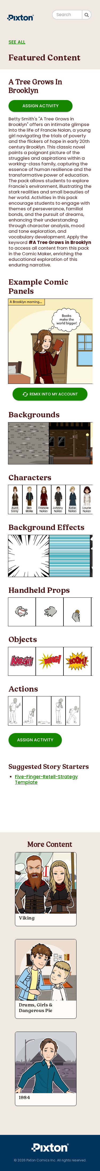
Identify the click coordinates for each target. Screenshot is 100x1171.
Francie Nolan (43, 509)
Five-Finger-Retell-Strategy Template (46, 779)
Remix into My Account (50, 394)
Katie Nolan (72, 509)
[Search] (86, 15)
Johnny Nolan (58, 509)
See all (17, 42)
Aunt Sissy (14, 509)
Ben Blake (29, 509)
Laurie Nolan (86, 509)
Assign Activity (40, 106)
